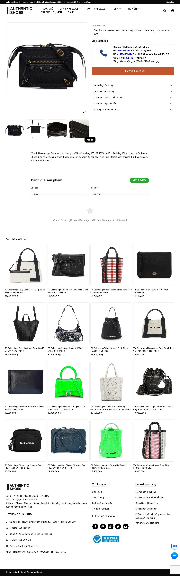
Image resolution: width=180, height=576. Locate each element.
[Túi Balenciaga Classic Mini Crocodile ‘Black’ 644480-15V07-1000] (68, 245)
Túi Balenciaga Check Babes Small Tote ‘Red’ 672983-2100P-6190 (111, 271)
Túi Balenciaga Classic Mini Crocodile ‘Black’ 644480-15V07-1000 (68, 271)
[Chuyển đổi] (171, 85)
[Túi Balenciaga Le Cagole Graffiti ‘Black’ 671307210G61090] (68, 304)
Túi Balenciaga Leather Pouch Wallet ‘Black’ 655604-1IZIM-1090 (25, 388)
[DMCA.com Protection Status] (13, 539)
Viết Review (139, 161)
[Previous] (10, 60)
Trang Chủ (46, 8)
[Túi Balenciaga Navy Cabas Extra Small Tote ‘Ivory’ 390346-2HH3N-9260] (154, 304)
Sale (71, 12)
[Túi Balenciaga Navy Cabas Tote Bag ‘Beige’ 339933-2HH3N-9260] (26, 245)
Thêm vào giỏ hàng (133, 71)
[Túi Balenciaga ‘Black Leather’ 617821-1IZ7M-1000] (154, 245)
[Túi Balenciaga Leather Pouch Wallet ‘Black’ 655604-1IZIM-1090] (26, 362)
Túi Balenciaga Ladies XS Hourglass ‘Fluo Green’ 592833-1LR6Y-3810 (67, 388)
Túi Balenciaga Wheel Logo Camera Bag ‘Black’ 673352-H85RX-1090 (23, 447)
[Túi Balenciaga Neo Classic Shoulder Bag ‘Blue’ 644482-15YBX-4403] (68, 421)
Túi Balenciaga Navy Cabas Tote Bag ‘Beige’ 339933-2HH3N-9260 (25, 271)
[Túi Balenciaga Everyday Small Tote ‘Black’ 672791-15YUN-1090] (26, 304)
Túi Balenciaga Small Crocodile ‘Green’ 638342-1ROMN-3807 (108, 447)
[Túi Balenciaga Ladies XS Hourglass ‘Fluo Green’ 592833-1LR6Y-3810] (68, 362)
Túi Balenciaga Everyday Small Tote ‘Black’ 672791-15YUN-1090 (24, 330)
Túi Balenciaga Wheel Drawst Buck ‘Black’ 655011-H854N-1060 (109, 330)
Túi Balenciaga (98, 26)
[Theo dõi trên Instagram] (103, 507)
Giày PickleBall (69, 8)
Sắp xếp (95, 168)
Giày (116, 8)
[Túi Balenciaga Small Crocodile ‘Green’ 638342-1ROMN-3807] (111, 421)
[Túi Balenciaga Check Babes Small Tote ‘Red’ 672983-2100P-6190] (111, 245)
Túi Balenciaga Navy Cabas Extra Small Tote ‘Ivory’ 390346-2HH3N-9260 (153, 330)
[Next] (82, 60)
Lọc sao (34, 168)
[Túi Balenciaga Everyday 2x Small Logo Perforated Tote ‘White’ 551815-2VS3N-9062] (111, 362)
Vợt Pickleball (96, 8)
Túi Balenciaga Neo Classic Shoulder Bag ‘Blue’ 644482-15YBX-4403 (66, 447)
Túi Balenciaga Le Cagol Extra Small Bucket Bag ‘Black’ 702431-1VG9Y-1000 (153, 388)
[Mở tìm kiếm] (164, 10)
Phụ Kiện (132, 8)
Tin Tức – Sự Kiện (51, 12)
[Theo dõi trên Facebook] (95, 507)
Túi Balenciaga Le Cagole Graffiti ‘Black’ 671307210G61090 (66, 330)
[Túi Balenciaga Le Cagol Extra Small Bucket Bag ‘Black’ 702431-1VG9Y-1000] (154, 362)
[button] (170, 2)
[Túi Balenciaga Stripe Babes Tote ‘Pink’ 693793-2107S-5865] (154, 421)
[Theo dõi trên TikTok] (110, 507)
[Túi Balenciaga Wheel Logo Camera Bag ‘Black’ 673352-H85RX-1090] (26, 421)
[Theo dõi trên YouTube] (126, 507)
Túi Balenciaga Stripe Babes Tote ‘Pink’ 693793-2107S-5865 (151, 447)
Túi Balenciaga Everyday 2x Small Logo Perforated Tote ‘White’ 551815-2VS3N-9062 (111, 388)
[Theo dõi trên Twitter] (118, 507)
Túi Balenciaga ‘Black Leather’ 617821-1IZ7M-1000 (151, 271)
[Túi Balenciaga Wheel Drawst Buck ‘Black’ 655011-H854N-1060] (111, 304)
